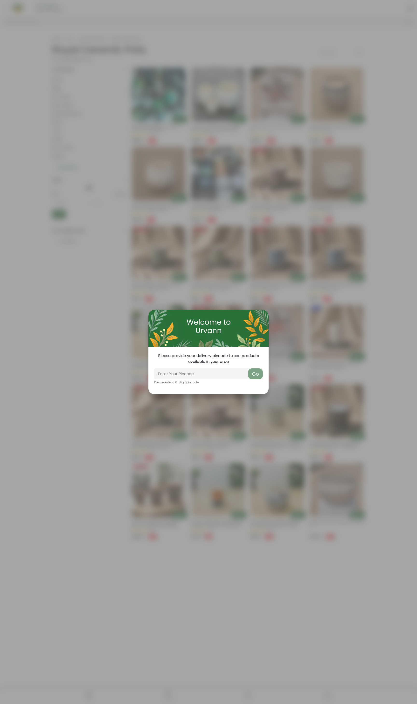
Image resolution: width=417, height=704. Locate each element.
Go (255, 374)
